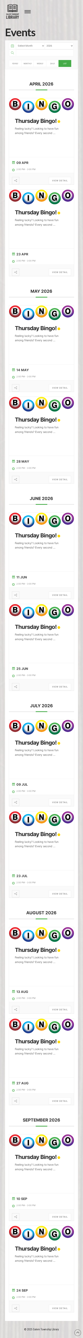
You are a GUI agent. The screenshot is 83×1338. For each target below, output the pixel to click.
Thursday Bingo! (36, 121)
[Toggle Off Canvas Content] (27, 11)
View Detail (60, 180)
